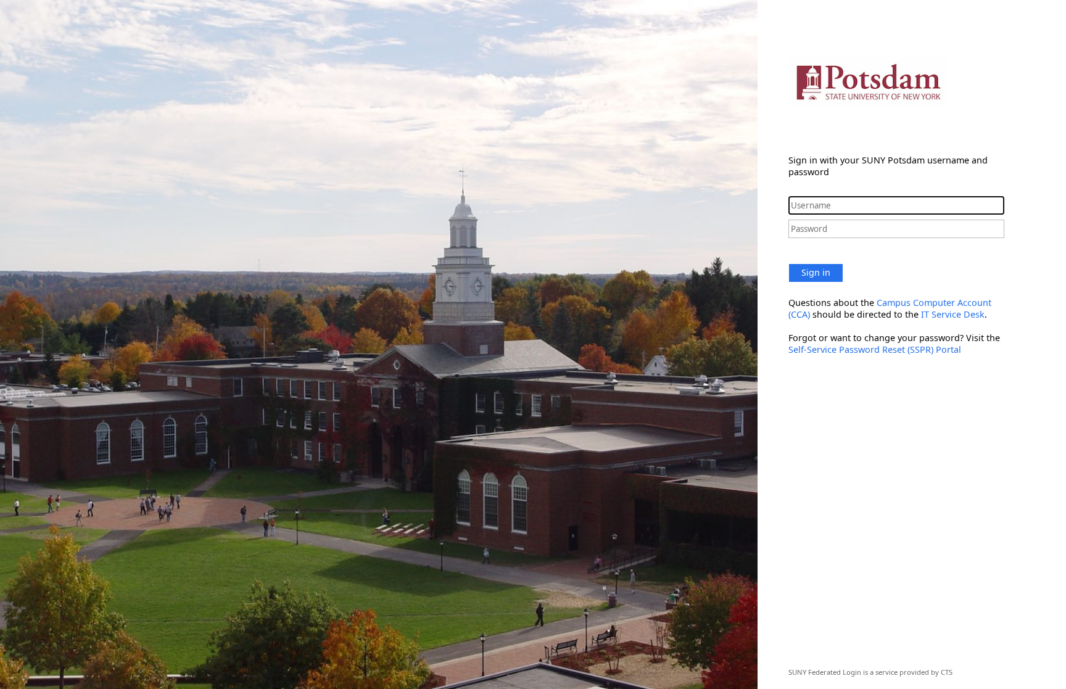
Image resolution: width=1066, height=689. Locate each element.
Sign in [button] (815, 272)
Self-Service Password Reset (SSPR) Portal (874, 349)
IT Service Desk (953, 314)
